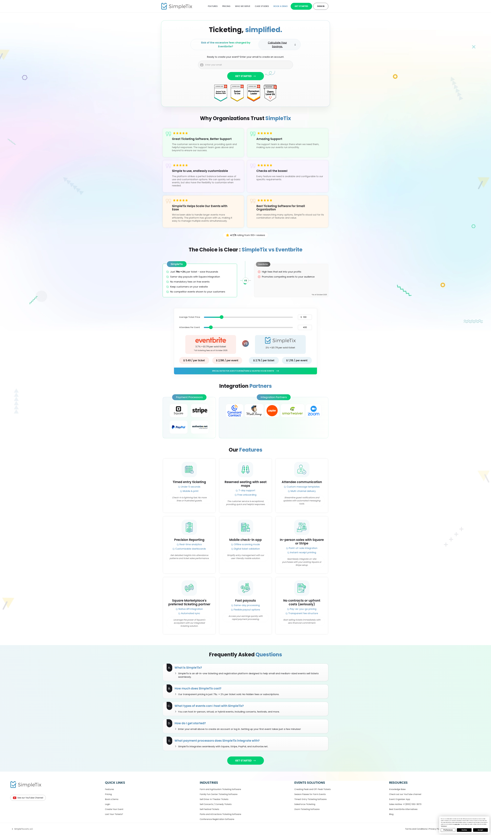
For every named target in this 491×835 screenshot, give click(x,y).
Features (213, 6)
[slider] (221, 317)
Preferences (448, 830)
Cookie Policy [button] (457, 824)
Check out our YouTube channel (405, 794)
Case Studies (262, 6)
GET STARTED (243, 76)
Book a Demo (111, 799)
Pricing (226, 6)
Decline (464, 830)
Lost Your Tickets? (114, 814)
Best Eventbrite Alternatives (403, 809)
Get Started (301, 6)
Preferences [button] (444, 826)
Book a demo (281, 6)
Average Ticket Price (189, 317)
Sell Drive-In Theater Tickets (214, 799)
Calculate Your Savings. (277, 44)
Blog (391, 814)
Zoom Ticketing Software (307, 809)
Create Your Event (114, 809)
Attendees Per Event (189, 327)
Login (107, 804)
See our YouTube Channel (30, 797)
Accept (480, 830)
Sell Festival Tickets (209, 809)
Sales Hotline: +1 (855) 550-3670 (405, 804)
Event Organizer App (399, 799)
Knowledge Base (397, 789)
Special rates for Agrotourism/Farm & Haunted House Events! (243, 371)
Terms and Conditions (416, 828)
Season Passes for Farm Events (310, 794)
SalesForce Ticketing (304, 804)
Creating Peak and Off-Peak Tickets (312, 789)
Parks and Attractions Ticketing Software (220, 814)
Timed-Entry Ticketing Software (310, 799)
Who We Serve (242, 6)
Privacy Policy (436, 828)
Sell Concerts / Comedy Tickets (216, 804)
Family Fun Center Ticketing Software (218, 794)
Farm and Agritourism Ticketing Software (220, 789)
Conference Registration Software (217, 819)
